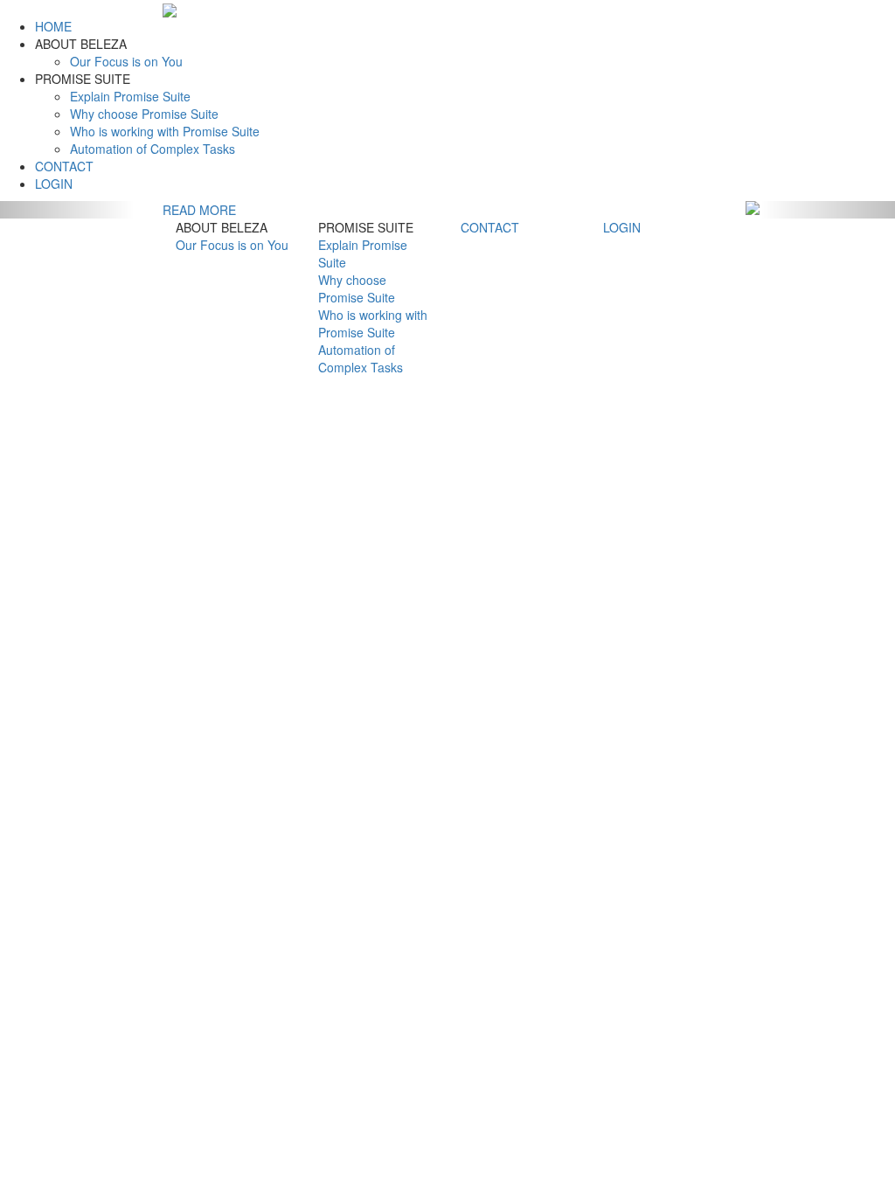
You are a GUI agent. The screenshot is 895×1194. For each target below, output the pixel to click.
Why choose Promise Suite (144, 113)
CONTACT (64, 166)
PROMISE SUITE (82, 78)
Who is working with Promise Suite (165, 131)
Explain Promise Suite (130, 96)
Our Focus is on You (126, 61)
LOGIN (54, 183)
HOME (53, 26)
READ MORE (199, 210)
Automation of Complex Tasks (152, 148)
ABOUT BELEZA (81, 43)
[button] (67, 210)
